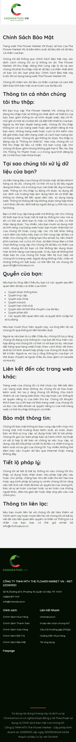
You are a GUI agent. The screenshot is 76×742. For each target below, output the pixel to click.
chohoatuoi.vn (47, 617)
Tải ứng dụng (47, 642)
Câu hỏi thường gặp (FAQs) (55, 629)
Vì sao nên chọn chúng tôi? (55, 623)
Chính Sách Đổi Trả (14, 635)
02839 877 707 (11, 596)
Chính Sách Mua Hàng (15, 617)
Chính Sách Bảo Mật (14, 642)
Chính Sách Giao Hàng (15, 629)
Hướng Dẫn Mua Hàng (52, 635)
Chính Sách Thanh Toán (16, 623)
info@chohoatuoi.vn (14, 601)
